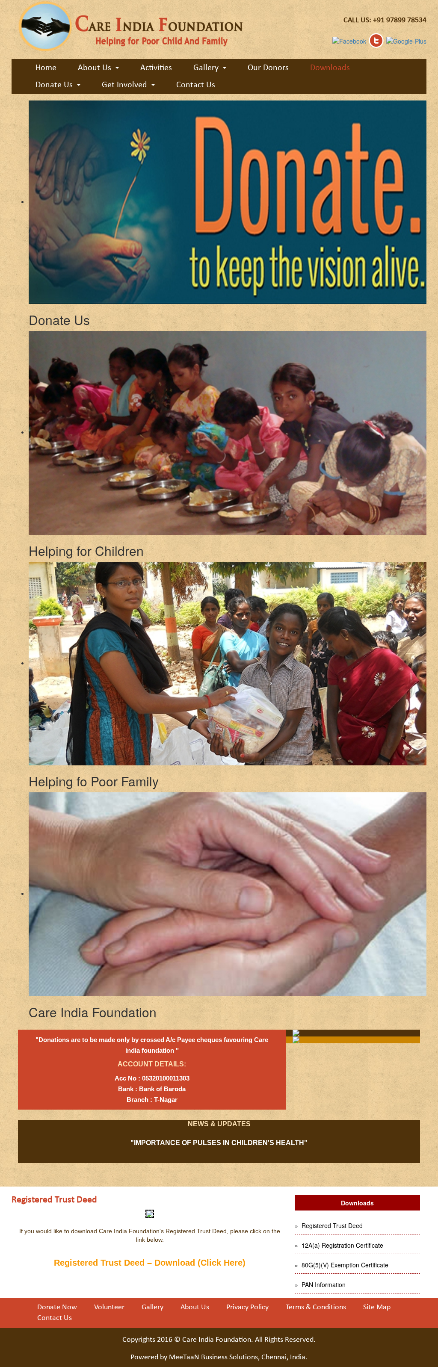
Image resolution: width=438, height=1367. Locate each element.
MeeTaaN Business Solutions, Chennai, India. (238, 1357)
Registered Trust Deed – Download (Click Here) (150, 1262)
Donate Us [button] (54, 85)
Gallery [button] (206, 68)
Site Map (377, 1307)
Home (46, 68)
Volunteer (109, 1307)
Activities (156, 68)
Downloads (330, 68)
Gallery (152, 1307)
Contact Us (195, 85)
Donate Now (57, 1307)
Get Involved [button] (124, 85)
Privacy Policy (247, 1307)
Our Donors (268, 68)
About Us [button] (94, 68)
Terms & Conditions (316, 1307)
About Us (195, 1307)
